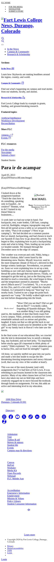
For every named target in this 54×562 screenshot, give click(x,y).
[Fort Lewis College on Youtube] (17, 417)
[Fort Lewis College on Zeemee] (4, 422)
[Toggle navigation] (2, 44)
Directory (10, 410)
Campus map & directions (19, 450)
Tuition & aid (13, 439)
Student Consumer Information (21, 504)
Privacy (10, 546)
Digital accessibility (15, 548)
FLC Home (5, 3)
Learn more (29, 534)
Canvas (10, 462)
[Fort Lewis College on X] (24, 417)
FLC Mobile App (15, 478)
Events (4, 138)
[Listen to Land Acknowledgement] (29, 510)
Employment (13, 495)
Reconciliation (8, 123)
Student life (12, 445)
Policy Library (14, 501)
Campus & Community (18, 51)
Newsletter (14, 9)
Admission (12, 434)
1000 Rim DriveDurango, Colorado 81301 (13, 400)
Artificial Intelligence (11, 118)
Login (9, 553)
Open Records (14, 473)
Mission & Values (15, 498)
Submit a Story (16, 11)
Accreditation (13, 490)
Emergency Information (18, 493)
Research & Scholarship (18, 54)
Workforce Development (13, 120)
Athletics (5, 135)
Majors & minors (15, 442)
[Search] (2, 38)
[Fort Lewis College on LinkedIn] (37, 417)
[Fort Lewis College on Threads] (44, 417)
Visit (9, 437)
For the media (16, 7)
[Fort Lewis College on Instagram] (4, 417)
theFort (10, 465)
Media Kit (12, 470)
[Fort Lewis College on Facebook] (11, 417)
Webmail (11, 476)
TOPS (9, 551)
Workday (11, 468)
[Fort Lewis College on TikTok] (31, 417)
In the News (13, 49)
